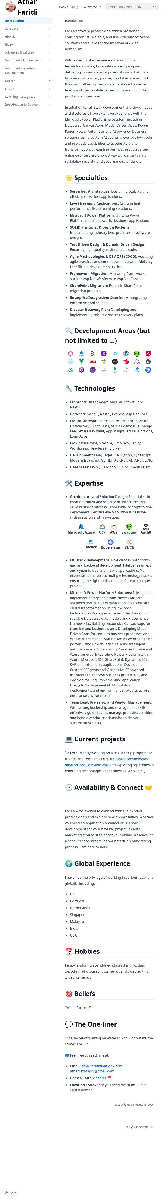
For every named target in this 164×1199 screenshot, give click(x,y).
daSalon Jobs (75, 765)
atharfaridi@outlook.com (102, 1066)
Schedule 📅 (102, 1078)
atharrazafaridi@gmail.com (92, 1071)
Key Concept (137, 1126)
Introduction (14, 21)
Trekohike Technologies (129, 759)
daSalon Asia (99, 765)
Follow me (90, 7)
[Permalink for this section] (111, 177)
